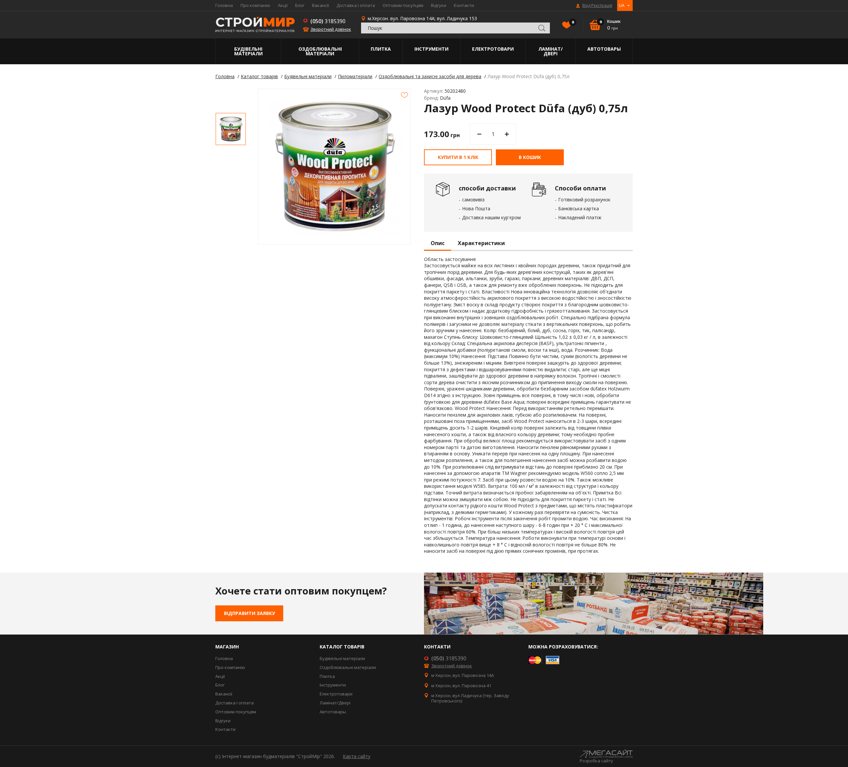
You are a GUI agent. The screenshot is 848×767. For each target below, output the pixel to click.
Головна (224, 5)
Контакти (464, 5)
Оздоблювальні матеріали (320, 51)
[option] (230, 129)
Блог (299, 5)
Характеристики (481, 243)
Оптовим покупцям (403, 5)
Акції (283, 5)
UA (621, 5)
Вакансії (320, 5)
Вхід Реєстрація (597, 6)
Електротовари (493, 49)
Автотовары (604, 49)
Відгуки (438, 5)
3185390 (327, 21)
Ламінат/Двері (550, 51)
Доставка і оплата (356, 5)
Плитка (381, 49)
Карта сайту (356, 756)
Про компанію (255, 5)
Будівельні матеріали (248, 51)
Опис (438, 243)
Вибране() (572, 22)
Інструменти (431, 49)
